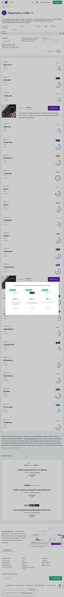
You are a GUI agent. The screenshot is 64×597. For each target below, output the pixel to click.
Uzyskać (16, 307)
